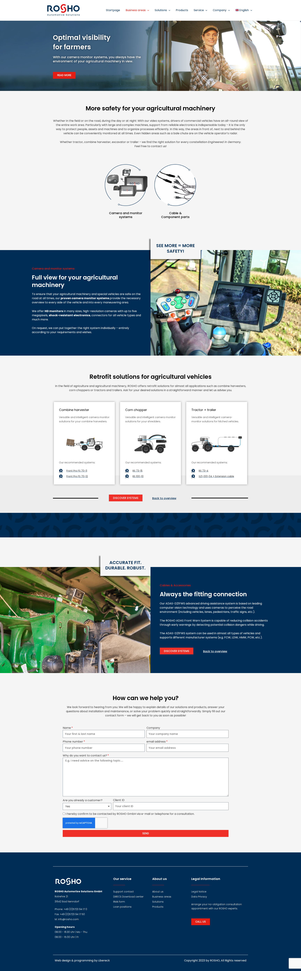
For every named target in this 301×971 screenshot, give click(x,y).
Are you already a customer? (82, 800)
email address (156, 742)
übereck (104, 960)
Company (153, 728)
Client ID (119, 800)
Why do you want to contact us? (85, 756)
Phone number (73, 742)
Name (67, 728)
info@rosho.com (68, 919)
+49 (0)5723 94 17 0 (75, 909)
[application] (147, 10)
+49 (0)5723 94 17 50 (72, 914)
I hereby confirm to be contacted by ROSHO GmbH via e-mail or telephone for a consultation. (130, 814)
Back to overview (164, 498)
